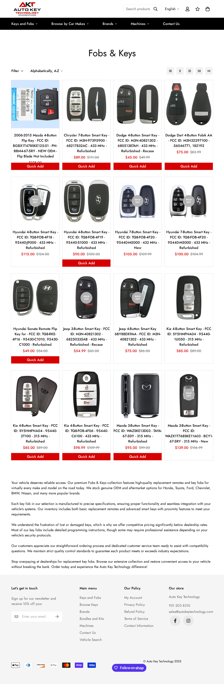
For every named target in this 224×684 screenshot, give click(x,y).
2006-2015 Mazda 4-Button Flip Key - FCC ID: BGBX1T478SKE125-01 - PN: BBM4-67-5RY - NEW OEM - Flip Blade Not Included (35, 146)
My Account (133, 597)
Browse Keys (89, 604)
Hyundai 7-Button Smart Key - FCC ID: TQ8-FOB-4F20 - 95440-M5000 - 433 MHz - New (137, 239)
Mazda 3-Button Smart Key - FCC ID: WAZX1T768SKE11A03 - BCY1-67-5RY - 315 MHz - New (189, 433)
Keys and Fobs (22, 23)
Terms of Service (136, 618)
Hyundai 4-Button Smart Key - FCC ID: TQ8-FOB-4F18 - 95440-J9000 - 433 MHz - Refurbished (35, 239)
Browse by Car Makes (68, 23)
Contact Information (138, 625)
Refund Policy (134, 611)
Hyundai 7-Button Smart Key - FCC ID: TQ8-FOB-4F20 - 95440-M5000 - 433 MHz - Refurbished (188, 239)
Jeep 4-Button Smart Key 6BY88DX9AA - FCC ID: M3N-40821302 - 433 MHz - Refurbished (138, 336)
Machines (138, 23)
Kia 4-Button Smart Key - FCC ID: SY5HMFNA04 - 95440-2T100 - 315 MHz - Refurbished (35, 433)
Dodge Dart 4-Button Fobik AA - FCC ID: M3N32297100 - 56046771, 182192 (188, 140)
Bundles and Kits (92, 618)
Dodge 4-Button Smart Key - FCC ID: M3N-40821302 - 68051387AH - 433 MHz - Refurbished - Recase (137, 143)
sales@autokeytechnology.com (191, 611)
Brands (108, 23)
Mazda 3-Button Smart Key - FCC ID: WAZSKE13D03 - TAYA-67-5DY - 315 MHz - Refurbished (138, 433)
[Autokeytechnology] (27, 9)
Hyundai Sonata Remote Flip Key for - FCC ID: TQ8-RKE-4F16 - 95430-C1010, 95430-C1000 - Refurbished (35, 336)
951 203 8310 (179, 605)
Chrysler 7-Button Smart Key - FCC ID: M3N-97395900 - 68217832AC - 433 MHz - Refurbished (86, 143)
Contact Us (171, 23)
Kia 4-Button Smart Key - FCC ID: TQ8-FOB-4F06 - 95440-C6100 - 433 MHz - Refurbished (86, 433)
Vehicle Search (91, 639)
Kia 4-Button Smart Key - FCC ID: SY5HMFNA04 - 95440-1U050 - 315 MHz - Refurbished (188, 336)
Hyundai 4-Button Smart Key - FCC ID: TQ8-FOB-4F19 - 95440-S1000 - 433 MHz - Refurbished (86, 239)
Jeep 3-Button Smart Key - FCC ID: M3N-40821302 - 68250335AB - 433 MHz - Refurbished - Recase (86, 336)
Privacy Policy (134, 604)
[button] (207, 9)
